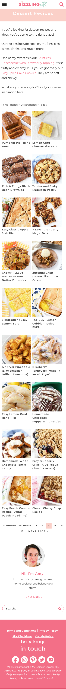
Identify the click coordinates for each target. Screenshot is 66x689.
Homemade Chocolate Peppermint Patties (46, 418)
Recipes (14, 104)
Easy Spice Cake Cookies (18, 73)
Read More (33, 596)
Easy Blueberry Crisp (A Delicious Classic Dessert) (45, 464)
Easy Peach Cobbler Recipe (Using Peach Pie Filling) (16, 512)
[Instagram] (24, 659)
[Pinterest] (33, 659)
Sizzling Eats (33, 4)
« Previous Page (17, 525)
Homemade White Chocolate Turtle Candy (15, 464)
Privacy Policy (48, 630)
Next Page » (38, 531)
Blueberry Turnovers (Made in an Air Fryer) (46, 370)
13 (22, 531)
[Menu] (4, 4)
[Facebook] (15, 659)
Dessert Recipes (29, 104)
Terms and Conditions (21, 630)
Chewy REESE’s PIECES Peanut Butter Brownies (14, 276)
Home (4, 104)
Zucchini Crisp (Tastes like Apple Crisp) (45, 276)
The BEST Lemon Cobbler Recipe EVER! (44, 323)
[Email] (50, 659)
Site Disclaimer (22, 636)
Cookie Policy (44, 636)
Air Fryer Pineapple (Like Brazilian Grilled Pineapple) (16, 370)
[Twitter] (41, 659)
